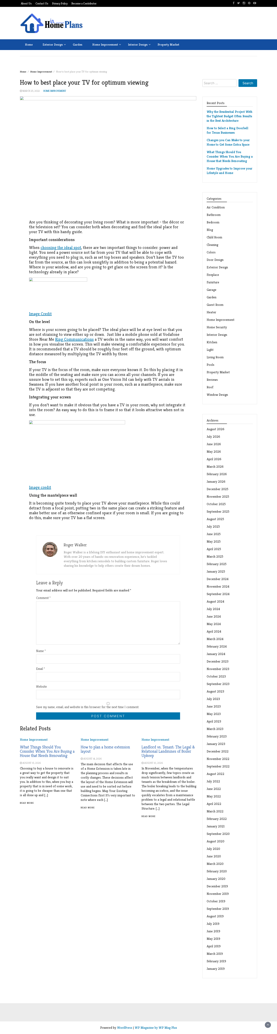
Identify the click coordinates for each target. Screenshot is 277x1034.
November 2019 (218, 894)
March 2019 (215, 954)
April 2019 (214, 946)
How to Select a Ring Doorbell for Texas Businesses (227, 130)
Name (41, 651)
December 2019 (217, 886)
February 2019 (216, 961)
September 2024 (218, 594)
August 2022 (215, 774)
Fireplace (213, 275)
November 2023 (218, 669)
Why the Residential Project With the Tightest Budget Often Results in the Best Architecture (229, 116)
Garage (211, 290)
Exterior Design (53, 44)
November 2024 (218, 586)
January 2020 (216, 879)
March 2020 (215, 864)
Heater (212, 312)
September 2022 (218, 766)
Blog (210, 230)
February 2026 (217, 474)
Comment (43, 598)
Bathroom (214, 215)
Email (40, 669)
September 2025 (218, 511)
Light (210, 350)
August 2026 (215, 429)
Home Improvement (105, 44)
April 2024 (214, 631)
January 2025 (216, 571)
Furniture (213, 282)
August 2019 (215, 916)
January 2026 (216, 481)
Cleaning (212, 245)
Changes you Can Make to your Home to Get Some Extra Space (228, 142)
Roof (210, 387)
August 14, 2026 (92, 758)
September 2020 (218, 834)
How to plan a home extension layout (105, 749)
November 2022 (218, 759)
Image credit (40, 487)
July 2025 (213, 526)
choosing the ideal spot (61, 247)
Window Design (217, 395)
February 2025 (217, 564)
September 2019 (218, 909)
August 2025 (215, 519)
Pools (210, 365)
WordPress (124, 1027)
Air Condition (216, 207)
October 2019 (216, 901)
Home (29, 44)
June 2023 (214, 706)
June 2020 (214, 856)
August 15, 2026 (32, 762)
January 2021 (216, 826)
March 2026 (215, 466)
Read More (27, 802)
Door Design (215, 260)
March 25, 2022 (31, 90)
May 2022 (214, 796)
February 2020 (217, 871)
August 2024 (215, 601)
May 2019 (213, 939)
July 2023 (213, 699)
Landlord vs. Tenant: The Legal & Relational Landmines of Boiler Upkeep (168, 751)
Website (41, 686)
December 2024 (218, 579)
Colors (211, 252)
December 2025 (217, 489)
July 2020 (213, 849)
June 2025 (214, 534)
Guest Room (215, 305)
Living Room (215, 357)
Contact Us (41, 3)
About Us (26, 3)
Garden (77, 44)
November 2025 (218, 496)
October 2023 (216, 676)
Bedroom (213, 222)
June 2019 (213, 931)
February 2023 (217, 736)
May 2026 (214, 451)
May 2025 (214, 541)
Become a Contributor (84, 3)
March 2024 (215, 639)
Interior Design (138, 44)
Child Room (214, 237)
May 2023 (214, 714)
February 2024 (217, 646)
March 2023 (215, 729)
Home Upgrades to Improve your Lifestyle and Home (229, 170)
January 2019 (216, 969)
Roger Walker (75, 544)
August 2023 (215, 691)
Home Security (217, 327)
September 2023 (218, 684)
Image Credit (40, 313)
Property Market (168, 44)
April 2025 (214, 549)
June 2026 (214, 444)
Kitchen (212, 342)
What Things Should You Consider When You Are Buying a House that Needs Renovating (47, 751)
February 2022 (217, 819)
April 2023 (214, 721)
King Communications (74, 339)
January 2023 (216, 744)
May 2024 (214, 624)
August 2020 (215, 841)
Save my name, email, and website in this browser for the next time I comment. (87, 707)
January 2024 (216, 654)
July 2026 (213, 436)
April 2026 (214, 459)
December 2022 (218, 751)
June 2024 (214, 616)
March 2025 (215, 556)
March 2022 (215, 811)
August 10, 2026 (153, 762)
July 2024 (213, 609)
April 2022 (214, 804)
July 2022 (213, 781)
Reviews (212, 380)
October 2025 (216, 504)
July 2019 (213, 924)
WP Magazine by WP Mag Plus (156, 1027)
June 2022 (214, 789)
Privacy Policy (60, 3)
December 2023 (217, 661)
